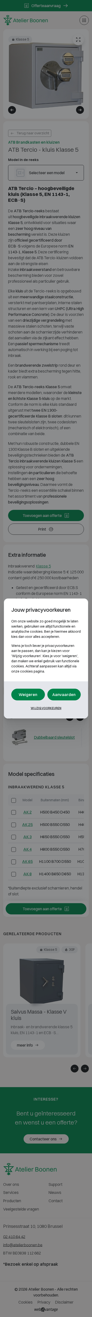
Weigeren (28, 694)
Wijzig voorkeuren (46, 708)
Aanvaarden (64, 694)
